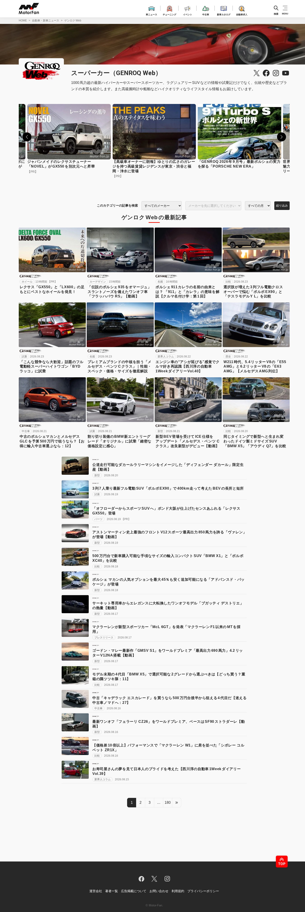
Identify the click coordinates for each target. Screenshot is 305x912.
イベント (187, 13)
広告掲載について (133, 891)
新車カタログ (223, 13)
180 (168, 802)
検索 (276, 14)
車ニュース (151, 13)
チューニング (169, 13)
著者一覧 (111, 891)
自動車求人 (241, 13)
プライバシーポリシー (203, 891)
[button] (26, 136)
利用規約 (178, 891)
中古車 (205, 13)
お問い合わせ (158, 891)
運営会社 (95, 891)
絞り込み (282, 205)
